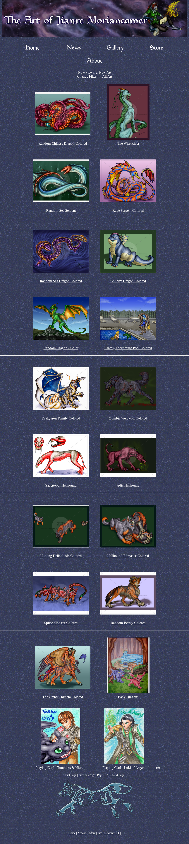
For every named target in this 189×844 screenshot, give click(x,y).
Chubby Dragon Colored (128, 281)
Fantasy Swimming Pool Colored (128, 348)
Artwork (82, 833)
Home (71, 833)
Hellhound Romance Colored (128, 556)
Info (99, 833)
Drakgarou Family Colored (61, 418)
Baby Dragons (128, 697)
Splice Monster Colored (61, 623)
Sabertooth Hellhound (61, 485)
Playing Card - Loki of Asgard (124, 768)
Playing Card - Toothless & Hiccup (60, 768)
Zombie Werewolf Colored (128, 418)
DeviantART (111, 833)
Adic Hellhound (128, 485)
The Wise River (128, 143)
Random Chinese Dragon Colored (63, 143)
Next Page (118, 775)
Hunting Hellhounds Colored (61, 556)
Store (92, 833)
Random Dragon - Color (61, 348)
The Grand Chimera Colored (62, 697)
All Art (107, 76)
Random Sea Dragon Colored (61, 281)
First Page (70, 775)
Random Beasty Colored (128, 623)
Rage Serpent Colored (128, 210)
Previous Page (86, 775)
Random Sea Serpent (61, 210)
